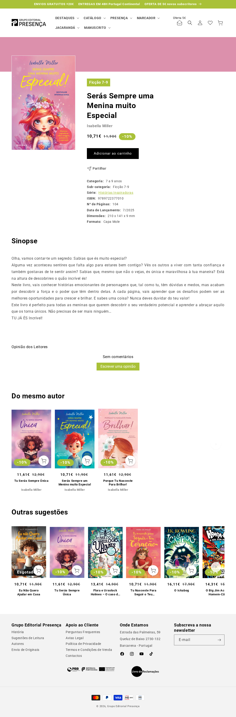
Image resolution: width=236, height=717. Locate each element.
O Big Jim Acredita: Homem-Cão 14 (220, 592)
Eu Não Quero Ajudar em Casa (28, 592)
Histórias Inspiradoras (115, 192)
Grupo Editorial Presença (123, 706)
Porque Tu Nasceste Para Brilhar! (118, 482)
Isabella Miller (99, 126)
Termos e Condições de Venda (89, 650)
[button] (67, 18)
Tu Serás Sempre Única (31, 480)
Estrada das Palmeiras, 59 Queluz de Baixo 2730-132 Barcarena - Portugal (140, 638)
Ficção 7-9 (98, 82)
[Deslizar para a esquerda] (20, 444)
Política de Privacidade (83, 644)
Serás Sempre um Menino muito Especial (75, 482)
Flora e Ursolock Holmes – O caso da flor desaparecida (105, 593)
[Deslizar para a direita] (216, 444)
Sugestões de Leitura (28, 638)
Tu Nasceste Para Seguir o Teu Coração (143, 593)
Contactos (74, 656)
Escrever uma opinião (118, 366)
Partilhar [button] (99, 168)
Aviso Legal (75, 638)
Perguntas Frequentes (83, 632)
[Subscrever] (219, 640)
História (18, 632)
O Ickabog (181, 590)
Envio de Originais (25, 650)
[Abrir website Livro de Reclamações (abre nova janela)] (145, 672)
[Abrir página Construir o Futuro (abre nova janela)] (91, 669)
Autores (18, 644)
